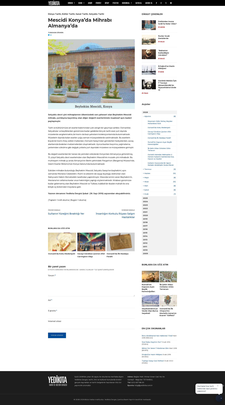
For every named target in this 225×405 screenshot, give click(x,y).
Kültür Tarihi (68, 14)
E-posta (52, 311)
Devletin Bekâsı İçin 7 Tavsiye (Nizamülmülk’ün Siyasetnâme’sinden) (167, 85)
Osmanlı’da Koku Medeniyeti (159, 127)
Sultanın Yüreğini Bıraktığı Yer (66, 213)
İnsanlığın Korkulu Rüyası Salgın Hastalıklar (115, 215)
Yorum (52, 275)
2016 (145, 229)
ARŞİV (90, 3)
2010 (145, 250)
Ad (50, 300)
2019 (145, 219)
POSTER (115, 3)
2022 (145, 208)
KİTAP (107, 3)
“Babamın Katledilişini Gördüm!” (163, 52)
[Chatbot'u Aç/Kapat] (219, 398)
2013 (145, 240)
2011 (145, 246)
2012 (145, 243)
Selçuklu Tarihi (96, 14)
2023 (145, 205)
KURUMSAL (126, 3)
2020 (145, 215)
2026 (145, 112)
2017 (145, 226)
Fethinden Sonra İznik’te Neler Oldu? (167, 22)
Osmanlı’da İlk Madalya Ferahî (159, 138)
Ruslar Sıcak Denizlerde (164, 37)
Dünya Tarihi (54, 14)
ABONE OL (148, 3)
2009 (145, 253)
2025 (145, 198)
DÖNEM (70, 3)
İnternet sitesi (54, 321)
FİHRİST (98, 3)
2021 (145, 212)
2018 (145, 222)
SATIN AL (138, 3)
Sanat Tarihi (82, 14)
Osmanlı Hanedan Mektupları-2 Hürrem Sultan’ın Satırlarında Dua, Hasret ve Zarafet (161, 157)
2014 (145, 236)
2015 (145, 233)
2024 (145, 201)
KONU (80, 3)
